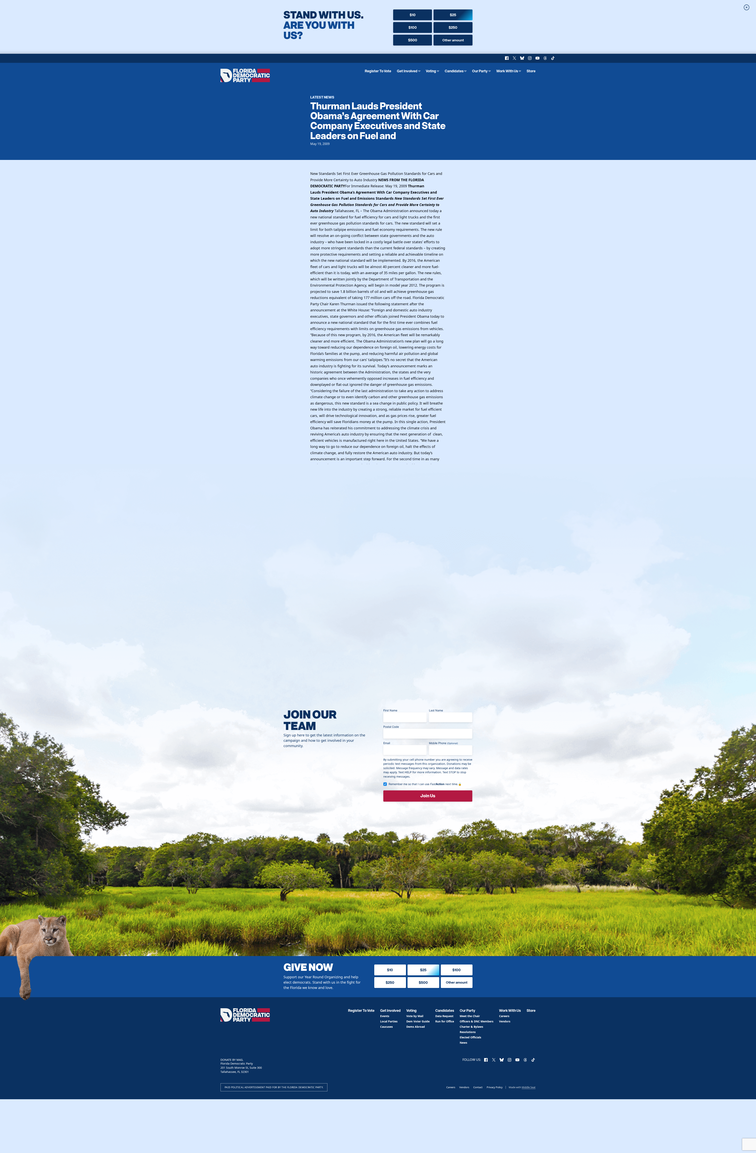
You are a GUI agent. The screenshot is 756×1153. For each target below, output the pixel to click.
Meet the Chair (470, 1016)
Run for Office (444, 1021)
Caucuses (386, 1027)
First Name (390, 710)
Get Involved (407, 71)
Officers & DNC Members (476, 1021)
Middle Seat (529, 1087)
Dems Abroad (415, 1027)
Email (386, 743)
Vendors (504, 1021)
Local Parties (388, 1021)
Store (531, 71)
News (463, 1042)
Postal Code (391, 726)
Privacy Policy (495, 1087)
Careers (504, 1016)
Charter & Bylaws (471, 1027)
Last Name (436, 710)
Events (384, 1016)
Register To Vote (378, 71)
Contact (478, 1087)
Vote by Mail (414, 1016)
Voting (431, 71)
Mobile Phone (443, 743)
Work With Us (507, 71)
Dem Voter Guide (418, 1021)
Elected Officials (470, 1037)
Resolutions (468, 1032)
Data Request (444, 1016)
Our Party (480, 71)
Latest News (322, 97)
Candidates (454, 71)
